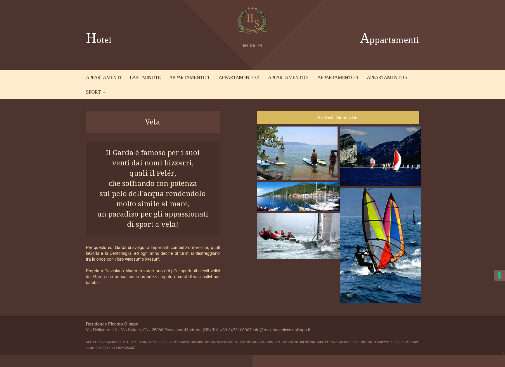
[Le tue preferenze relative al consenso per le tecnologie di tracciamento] (499, 275)
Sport (93, 92)
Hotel (99, 40)
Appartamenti (389, 40)
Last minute (145, 77)
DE (252, 45)
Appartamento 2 (239, 77)
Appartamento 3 (288, 77)
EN (245, 45)
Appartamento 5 (387, 77)
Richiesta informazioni (338, 117)
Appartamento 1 (189, 77)
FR (259, 45)
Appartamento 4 (337, 77)
